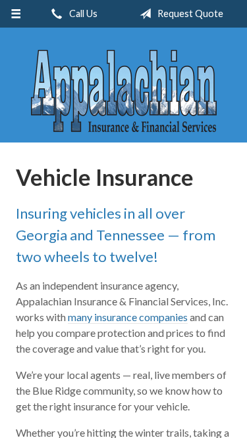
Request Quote (189, 13)
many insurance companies (128, 317)
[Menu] (16, 14)
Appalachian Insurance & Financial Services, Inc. (124, 91)
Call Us (82, 13)
